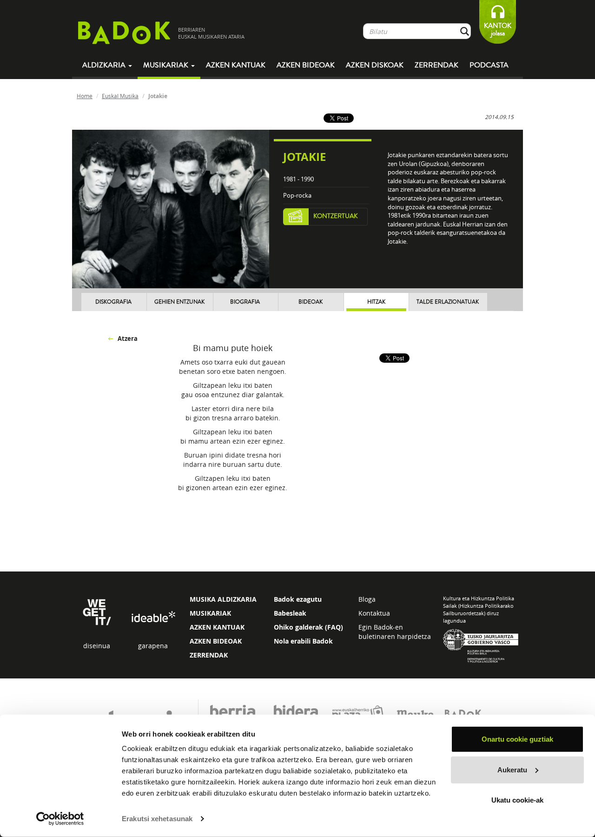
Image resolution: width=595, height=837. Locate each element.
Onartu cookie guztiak (517, 739)
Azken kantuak (235, 65)
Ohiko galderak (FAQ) (308, 627)
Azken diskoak (374, 65)
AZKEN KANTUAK (217, 627)
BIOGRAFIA (245, 302)
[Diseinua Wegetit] (96, 611)
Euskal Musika (120, 96)
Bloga (367, 599)
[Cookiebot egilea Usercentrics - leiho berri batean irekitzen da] (60, 819)
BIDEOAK (310, 302)
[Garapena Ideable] (153, 617)
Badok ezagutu (298, 599)
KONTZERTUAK (335, 216)
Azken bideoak (306, 65)
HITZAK (376, 302)
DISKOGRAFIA (113, 302)
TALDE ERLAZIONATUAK (447, 302)
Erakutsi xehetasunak (157, 819)
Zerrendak (436, 65)
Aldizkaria (104, 65)
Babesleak (290, 613)
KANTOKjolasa (497, 29)
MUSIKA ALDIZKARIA (223, 599)
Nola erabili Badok (303, 641)
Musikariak (166, 65)
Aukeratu (512, 769)
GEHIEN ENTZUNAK (179, 302)
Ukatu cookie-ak (517, 800)
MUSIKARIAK (210, 613)
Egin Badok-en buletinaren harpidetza (394, 632)
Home (85, 96)
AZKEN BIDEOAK (216, 641)
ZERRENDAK (209, 655)
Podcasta (489, 65)
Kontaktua (374, 613)
